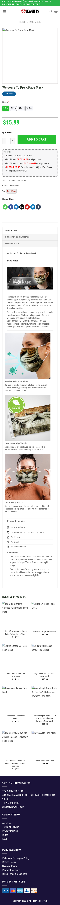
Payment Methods (11, 870)
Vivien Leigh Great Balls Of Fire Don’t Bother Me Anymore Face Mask (45, 718)
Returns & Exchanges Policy (15, 858)
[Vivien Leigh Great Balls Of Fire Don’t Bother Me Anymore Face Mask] (45, 699)
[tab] (30, 230)
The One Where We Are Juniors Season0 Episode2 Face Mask (15, 763)
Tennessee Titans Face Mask (15, 717)
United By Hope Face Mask (44, 631)
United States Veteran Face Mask (15, 674)
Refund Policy (12, 243)
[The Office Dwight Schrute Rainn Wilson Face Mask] (15, 615)
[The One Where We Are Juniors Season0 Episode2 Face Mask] (15, 744)
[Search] (51, 11)
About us (6, 823)
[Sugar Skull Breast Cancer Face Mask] (45, 657)
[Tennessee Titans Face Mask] (15, 699)
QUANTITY (7, 132)
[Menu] (4, 11)
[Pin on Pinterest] (27, 207)
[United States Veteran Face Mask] (15, 657)
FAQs (4, 838)
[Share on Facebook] (10, 207)
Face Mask (35, 21)
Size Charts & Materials (17, 237)
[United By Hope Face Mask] (45, 615)
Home (22, 21)
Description (11, 230)
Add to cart (37, 139)
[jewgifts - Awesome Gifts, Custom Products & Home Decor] (30, 11)
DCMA (5, 835)
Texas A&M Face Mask (44, 760)
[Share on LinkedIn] (32, 207)
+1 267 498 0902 (10, 803)
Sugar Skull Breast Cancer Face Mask (45, 674)
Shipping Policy (9, 866)
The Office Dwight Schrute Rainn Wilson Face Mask (15, 632)
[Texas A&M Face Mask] (45, 744)
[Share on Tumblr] (38, 207)
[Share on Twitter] (16, 207)
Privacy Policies (10, 831)
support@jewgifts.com (13, 806)
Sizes (5, 102)
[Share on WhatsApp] (5, 207)
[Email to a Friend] (21, 207)
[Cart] (56, 11)
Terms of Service (10, 827)
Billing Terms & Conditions (14, 873)
